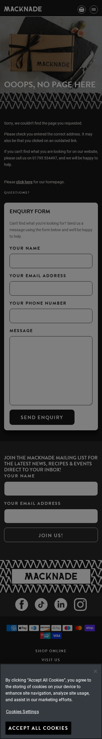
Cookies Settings (22, 711)
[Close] (95, 671)
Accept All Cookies (38, 728)
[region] (51, 701)
